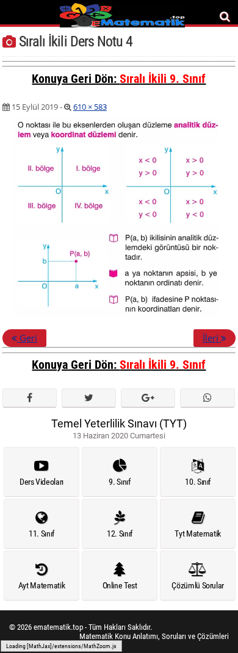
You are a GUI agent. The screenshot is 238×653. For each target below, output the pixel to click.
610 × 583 (90, 106)
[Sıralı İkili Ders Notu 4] (119, 316)
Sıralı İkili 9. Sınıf (163, 78)
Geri (27, 338)
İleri (212, 338)
